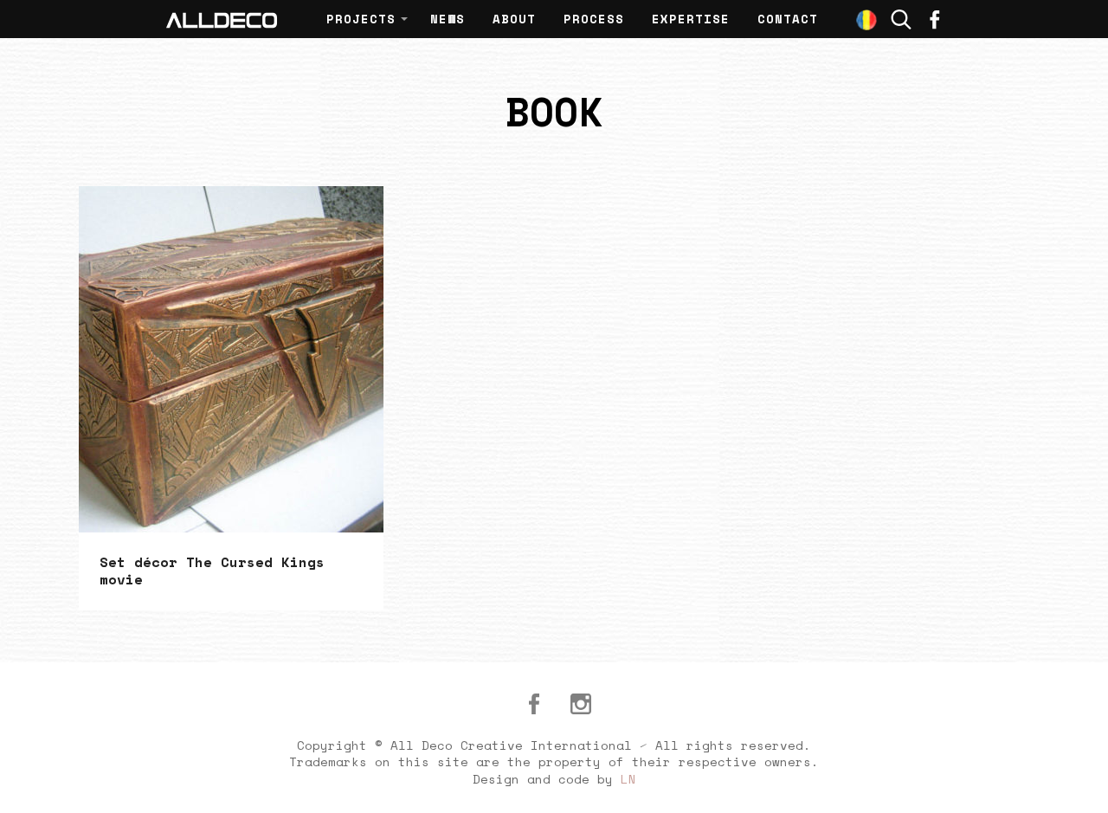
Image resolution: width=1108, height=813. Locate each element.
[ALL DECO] (221, 19)
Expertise (691, 19)
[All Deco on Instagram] (580, 703)
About (514, 19)
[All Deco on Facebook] (534, 703)
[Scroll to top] (1075, 780)
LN (628, 779)
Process (594, 19)
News (447, 19)
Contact (787, 19)
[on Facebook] (934, 19)
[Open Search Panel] (901, 19)
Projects (361, 19)
